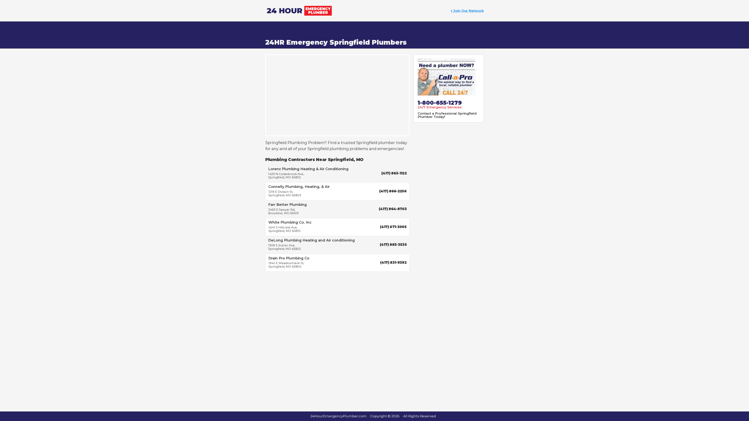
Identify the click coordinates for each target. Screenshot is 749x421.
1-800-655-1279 (440, 102)
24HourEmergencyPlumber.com (338, 416)
